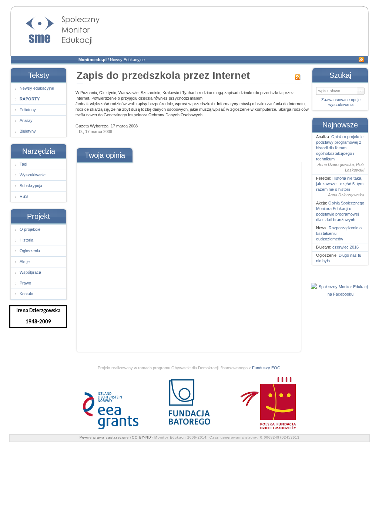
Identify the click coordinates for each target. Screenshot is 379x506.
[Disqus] (188, 254)
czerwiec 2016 (345, 247)
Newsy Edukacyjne (127, 59)
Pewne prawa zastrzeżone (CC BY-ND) (116, 437)
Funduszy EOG (266, 368)
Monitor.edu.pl (92, 59)
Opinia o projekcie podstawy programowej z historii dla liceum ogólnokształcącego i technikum (339, 147)
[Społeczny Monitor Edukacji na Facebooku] (340, 294)
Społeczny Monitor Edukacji (55, 28)
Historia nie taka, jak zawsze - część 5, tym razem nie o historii (339, 184)
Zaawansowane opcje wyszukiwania (340, 102)
